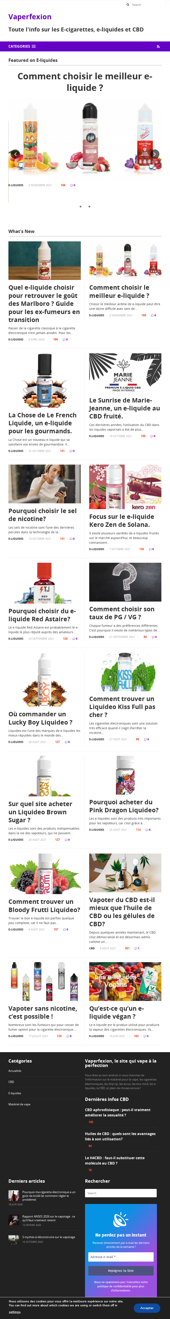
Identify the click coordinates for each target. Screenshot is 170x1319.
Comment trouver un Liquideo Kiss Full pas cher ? (122, 707)
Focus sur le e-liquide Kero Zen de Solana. (121, 520)
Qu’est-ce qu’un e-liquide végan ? (116, 1012)
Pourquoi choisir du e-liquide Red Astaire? (42, 615)
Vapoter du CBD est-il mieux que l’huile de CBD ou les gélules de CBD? (122, 912)
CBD (92, 948)
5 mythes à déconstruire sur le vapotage (48, 1237)
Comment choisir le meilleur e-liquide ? (84, 81)
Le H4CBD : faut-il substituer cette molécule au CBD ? (115, 1160)
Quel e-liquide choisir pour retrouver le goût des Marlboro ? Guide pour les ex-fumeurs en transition (44, 303)
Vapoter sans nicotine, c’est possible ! (42, 1012)
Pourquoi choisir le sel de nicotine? (42, 515)
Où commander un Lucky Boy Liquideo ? (40, 718)
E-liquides (15, 185)
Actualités (14, 1071)
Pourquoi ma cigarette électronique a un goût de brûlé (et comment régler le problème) (48, 1196)
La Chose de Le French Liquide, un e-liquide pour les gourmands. (42, 423)
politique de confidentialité (114, 1286)
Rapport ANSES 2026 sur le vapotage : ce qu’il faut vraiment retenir (48, 1218)
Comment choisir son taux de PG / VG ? (122, 613)
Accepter (147, 1308)
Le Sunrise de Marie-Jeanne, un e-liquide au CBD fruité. (124, 408)
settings (14, 1312)
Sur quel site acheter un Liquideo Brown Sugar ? (40, 812)
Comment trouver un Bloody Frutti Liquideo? (44, 905)
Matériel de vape (19, 1104)
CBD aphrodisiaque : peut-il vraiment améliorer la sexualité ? (118, 1112)
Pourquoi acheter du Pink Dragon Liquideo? (123, 806)
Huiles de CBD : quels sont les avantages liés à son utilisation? (120, 1136)
